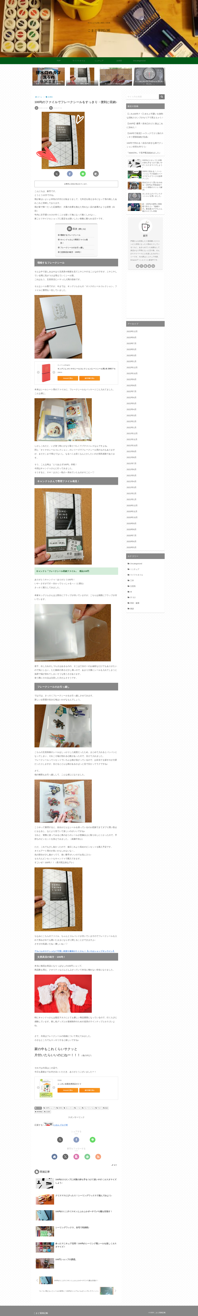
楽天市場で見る (89, 378)
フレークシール (89, 1108)
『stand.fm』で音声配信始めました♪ (143, 153)
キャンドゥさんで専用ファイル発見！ (74, 241)
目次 (75, 229)
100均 (60, 1108)
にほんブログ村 (60, 1125)
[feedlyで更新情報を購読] (87, 1157)
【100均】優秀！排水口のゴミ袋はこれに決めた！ (145, 125)
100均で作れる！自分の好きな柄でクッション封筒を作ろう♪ (145, 145)
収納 (106, 1108)
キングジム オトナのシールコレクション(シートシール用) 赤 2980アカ (87, 369)
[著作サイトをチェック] (54, 1157)
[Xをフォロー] (65, 1157)
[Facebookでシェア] (70, 174)
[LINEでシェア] (83, 174)
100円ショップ (50, 1108)
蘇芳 (145, 235)
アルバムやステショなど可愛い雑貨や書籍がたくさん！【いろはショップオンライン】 (74, 951)
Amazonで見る (68, 378)
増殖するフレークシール (70, 235)
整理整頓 (39, 1112)
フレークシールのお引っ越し (72, 247)
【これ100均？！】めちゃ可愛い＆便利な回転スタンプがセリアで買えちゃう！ (145, 116)
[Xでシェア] (57, 174)
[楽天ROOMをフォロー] (76, 1157)
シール (78, 1108)
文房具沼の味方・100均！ (71, 252)
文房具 (39, 1108)
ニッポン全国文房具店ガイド (69, 1084)
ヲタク (99, 1108)
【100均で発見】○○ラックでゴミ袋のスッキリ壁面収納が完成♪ (145, 135)
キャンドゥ (69, 1108)
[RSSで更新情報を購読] (98, 1157)
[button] (96, 174)
